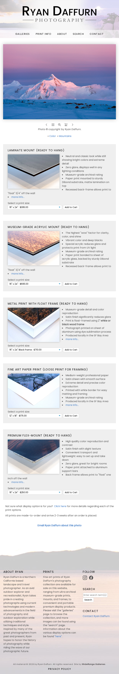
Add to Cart (71, 207)
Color (52, 136)
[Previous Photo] (46, 125)
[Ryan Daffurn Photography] (59, 20)
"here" (58, 636)
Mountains (65, 136)
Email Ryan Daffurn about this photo (59, 525)
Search (78, 34)
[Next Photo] (72, 125)
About (62, 34)
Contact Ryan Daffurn (96, 616)
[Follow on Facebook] (92, 577)
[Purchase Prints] (66, 125)
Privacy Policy (59, 669)
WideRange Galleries (93, 664)
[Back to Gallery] (53, 125)
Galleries (22, 34)
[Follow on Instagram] (85, 577)
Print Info (43, 34)
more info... (17, 197)
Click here (60, 506)
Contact (97, 34)
